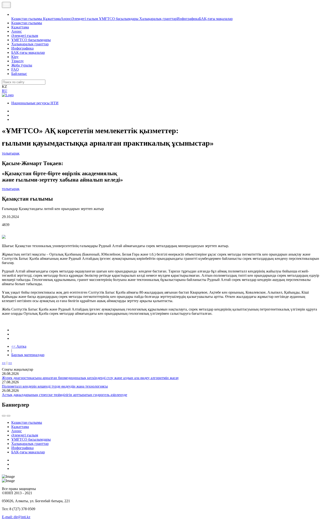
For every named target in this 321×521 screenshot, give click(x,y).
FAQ (15, 69)
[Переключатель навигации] (6, 5)
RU (4, 91)
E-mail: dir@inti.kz (16, 517)
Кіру (15, 57)
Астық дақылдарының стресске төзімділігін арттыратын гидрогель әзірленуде (64, 395)
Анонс (66, 19)
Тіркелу (17, 61)
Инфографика (188, 19)
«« (4, 363)
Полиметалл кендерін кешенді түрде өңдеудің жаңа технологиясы (55, 386)
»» (10, 363)
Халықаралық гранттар (158, 19)
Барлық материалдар (27, 355)
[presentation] (4, 415)
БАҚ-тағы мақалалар (216, 19)
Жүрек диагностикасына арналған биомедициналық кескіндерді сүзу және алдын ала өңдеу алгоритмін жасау (90, 378)
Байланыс (19, 74)
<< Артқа (18, 346)
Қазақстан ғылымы (27, 19)
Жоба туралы (21, 65)
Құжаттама (52, 19)
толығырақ (11, 153)
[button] (13, 14)
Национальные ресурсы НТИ (35, 103)
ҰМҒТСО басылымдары (119, 19)
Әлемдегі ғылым (85, 19)
